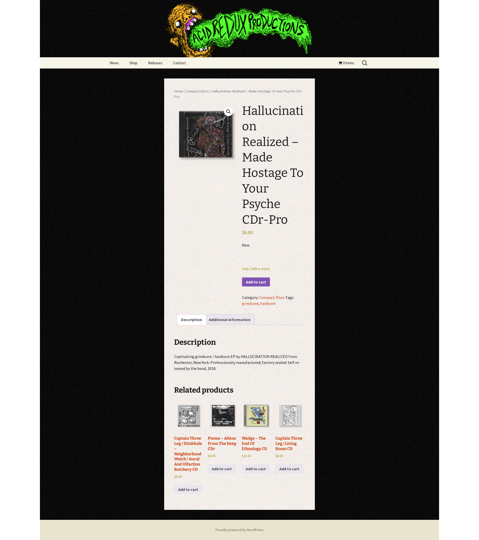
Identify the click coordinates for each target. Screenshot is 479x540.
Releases (155, 63)
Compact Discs (197, 91)
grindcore (250, 303)
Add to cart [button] (188, 489)
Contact (179, 63)
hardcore (267, 303)
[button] (228, 111)
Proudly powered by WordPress (239, 530)
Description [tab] (191, 319)
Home (178, 91)
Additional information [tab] (229, 319)
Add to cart (256, 281)
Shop (133, 63)
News (114, 63)
